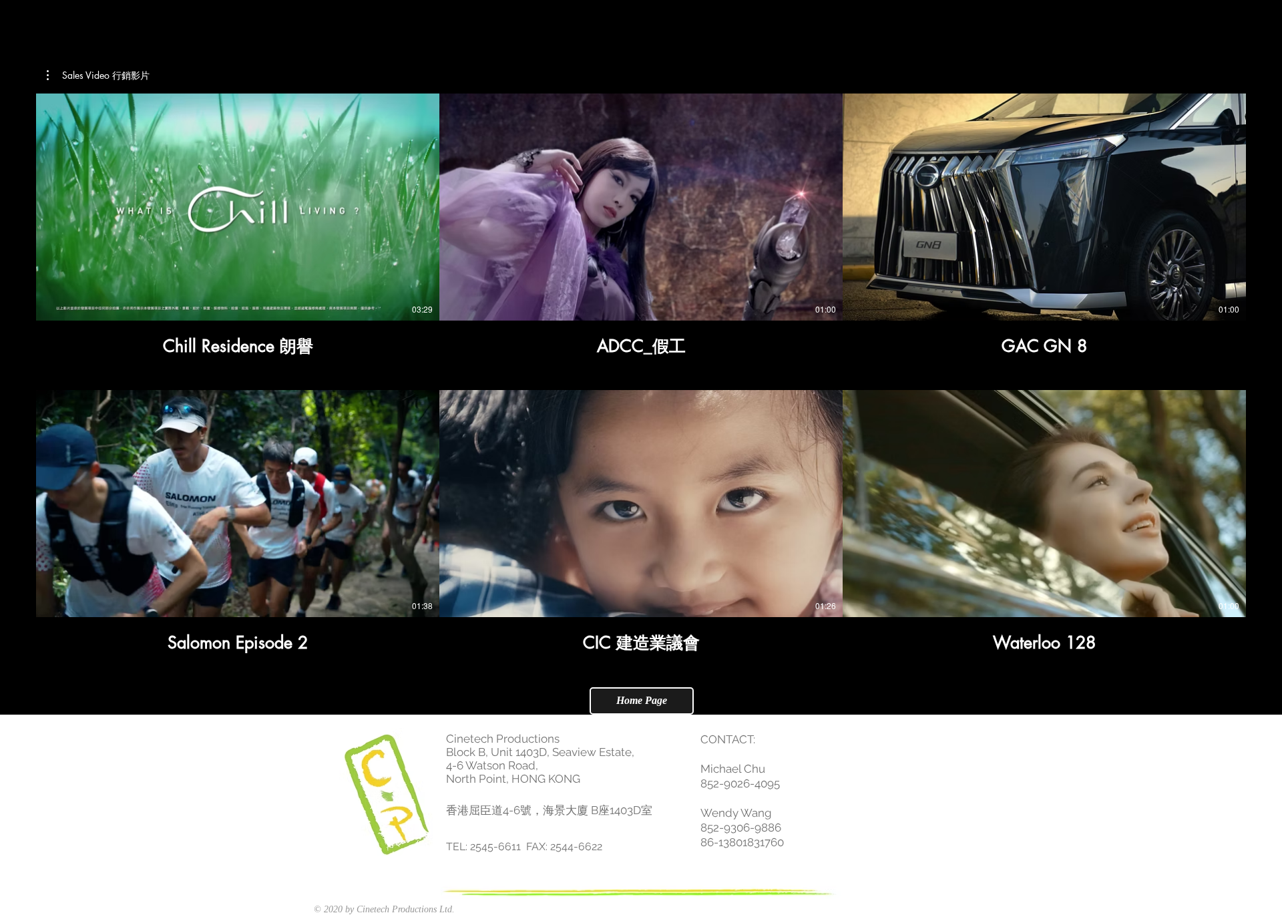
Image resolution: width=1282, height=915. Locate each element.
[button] (98, 75)
